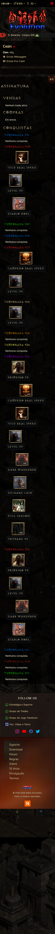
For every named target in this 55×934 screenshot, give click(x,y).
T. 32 (30, 3)
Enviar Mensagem (16, 56)
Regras (13, 759)
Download (16, 749)
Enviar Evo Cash (15, 61)
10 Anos (14, 768)
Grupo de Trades (18, 711)
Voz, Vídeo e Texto (20, 724)
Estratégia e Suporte (20, 704)
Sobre (13, 764)
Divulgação (16, 773)
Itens (18, 3)
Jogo (5, 3)
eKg (12, 52)
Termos (14, 778)
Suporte (14, 744)
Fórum (13, 754)
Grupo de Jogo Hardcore (23, 717)
